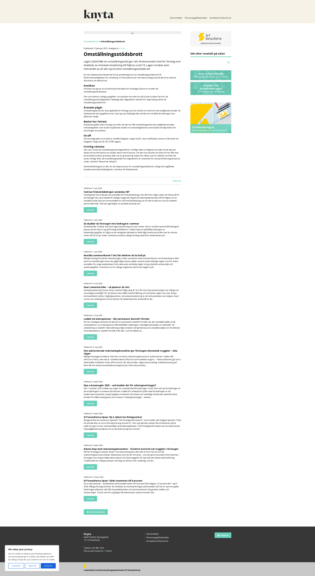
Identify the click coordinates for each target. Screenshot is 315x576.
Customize (16, 566)
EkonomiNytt (176, 17)
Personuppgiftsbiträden (196, 17)
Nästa (176, 181)
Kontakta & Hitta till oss (220, 17)
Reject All (32, 566)
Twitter (108, 551)
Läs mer (90, 210)
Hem (86, 41)
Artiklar (122, 48)
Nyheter (95, 41)
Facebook (98, 551)
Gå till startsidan (96, 512)
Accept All (48, 566)
